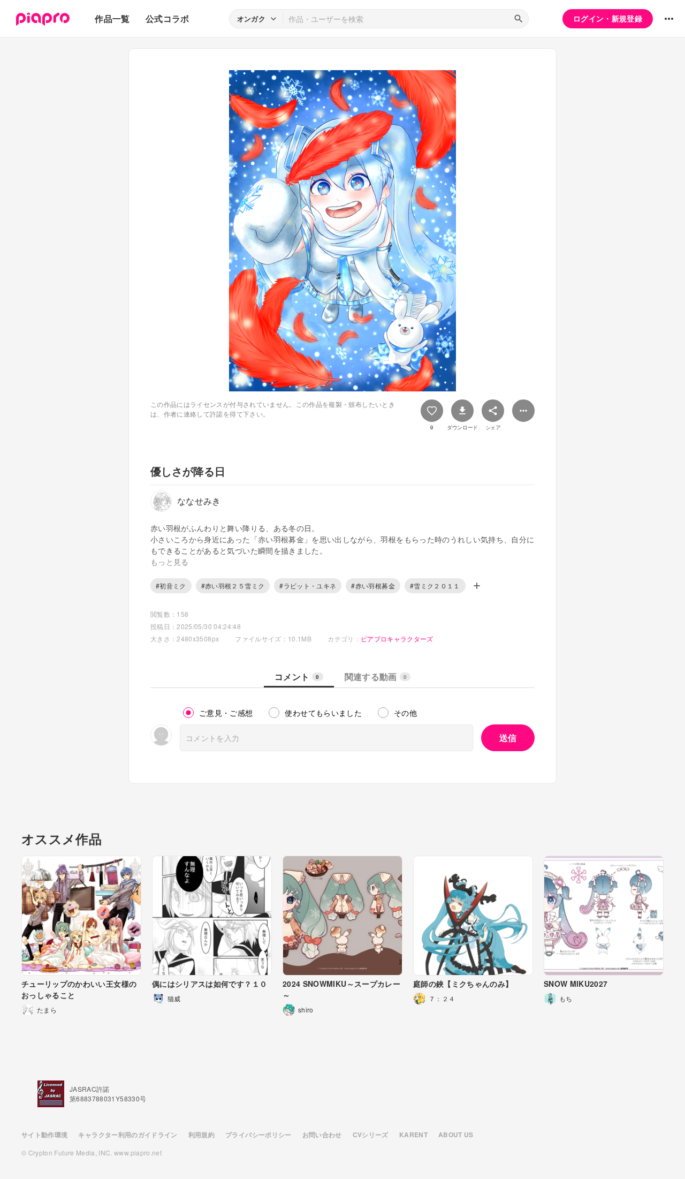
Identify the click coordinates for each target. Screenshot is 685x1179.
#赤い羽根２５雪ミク (233, 585)
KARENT (413, 1134)
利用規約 (201, 1134)
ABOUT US (456, 1134)
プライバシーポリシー (258, 1134)
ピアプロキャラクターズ (397, 638)
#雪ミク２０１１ (435, 585)
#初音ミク (171, 585)
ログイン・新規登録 (607, 18)
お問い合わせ (322, 1134)
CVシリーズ (371, 1134)
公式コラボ (167, 18)
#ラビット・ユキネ (307, 585)
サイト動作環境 (44, 1134)
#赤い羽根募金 (372, 585)
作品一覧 (112, 18)
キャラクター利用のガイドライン (127, 1134)
